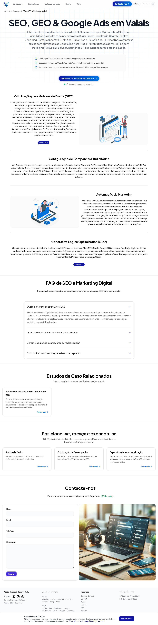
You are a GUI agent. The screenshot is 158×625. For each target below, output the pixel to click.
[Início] (6, 4)
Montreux (58, 608)
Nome (8, 509)
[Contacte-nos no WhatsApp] (22, 596)
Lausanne (71, 611)
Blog (79, 4)
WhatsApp (108, 496)
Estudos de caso (52, 4)
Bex (50, 608)
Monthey (61, 599)
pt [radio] (153, 4)
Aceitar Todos (126, 618)
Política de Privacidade (129, 596)
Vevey (66, 608)
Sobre (68, 4)
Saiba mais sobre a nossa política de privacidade (86, 621)
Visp (58, 602)
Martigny (45, 599)
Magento (84, 611)
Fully (69, 599)
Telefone (10, 531)
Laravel (84, 599)
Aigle (44, 608)
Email (8, 520)
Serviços (17, 4)
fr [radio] (144, 4)
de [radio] (150, 4)
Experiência (33, 4)
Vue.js (83, 605)
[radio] (135, 3)
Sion (53, 599)
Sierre (45, 602)
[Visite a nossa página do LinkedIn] (18, 596)
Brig (52, 602)
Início (8, 11)
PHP (82, 608)
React (83, 602)
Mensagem (10, 542)
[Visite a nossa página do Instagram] (13, 596)
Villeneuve (46, 611)
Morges (62, 611)
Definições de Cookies (128, 599)
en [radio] (147, 4)
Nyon (55, 611)
